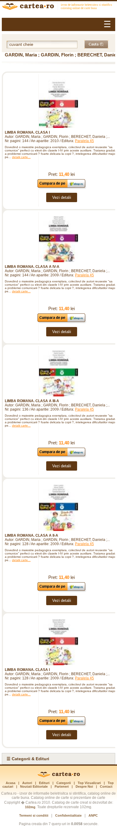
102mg (30, 807)
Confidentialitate (68, 815)
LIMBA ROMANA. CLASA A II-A (31, 535)
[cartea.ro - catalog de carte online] (58, 7)
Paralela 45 (84, 141)
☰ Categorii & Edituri (28, 758)
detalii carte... (21, 157)
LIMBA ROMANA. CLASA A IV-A (32, 267)
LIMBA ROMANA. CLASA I (27, 132)
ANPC (93, 815)
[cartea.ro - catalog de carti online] (58, 776)
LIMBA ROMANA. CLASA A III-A (32, 401)
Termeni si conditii (33, 815)
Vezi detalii (61, 197)
